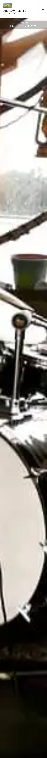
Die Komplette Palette (14, 12)
